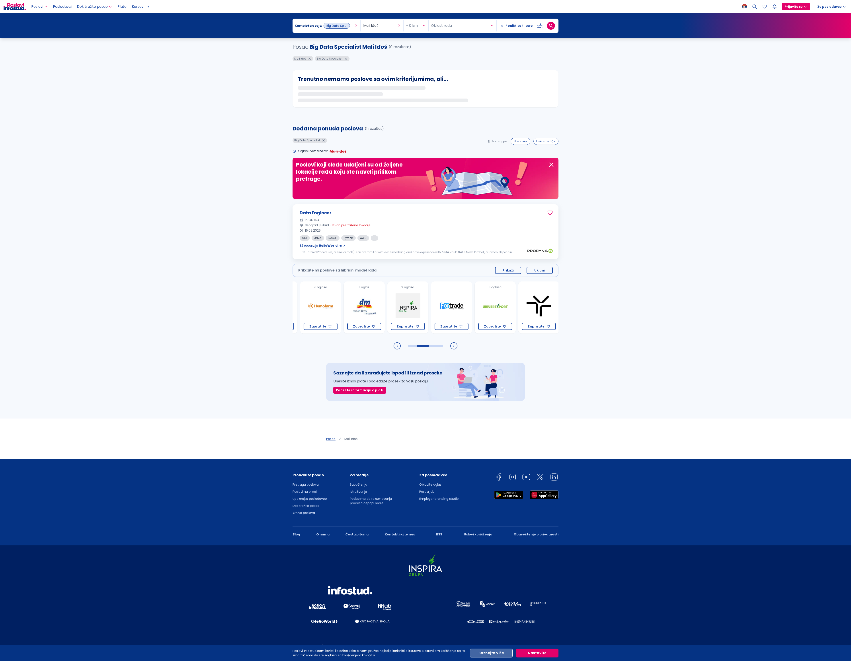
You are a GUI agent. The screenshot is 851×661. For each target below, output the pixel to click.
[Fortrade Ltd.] (418, 307)
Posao (331, 439)
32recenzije (321, 245)
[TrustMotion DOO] (506, 307)
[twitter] (540, 478)
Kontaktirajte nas (400, 534)
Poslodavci (62, 6)
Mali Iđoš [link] (350, 439)
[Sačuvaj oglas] (550, 213)
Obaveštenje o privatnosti (536, 534)
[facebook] (498, 478)
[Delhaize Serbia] (549, 307)
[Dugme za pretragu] (551, 26)
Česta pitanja (357, 534)
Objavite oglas (430, 484)
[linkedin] (554, 478)
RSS (439, 534)
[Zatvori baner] (551, 164)
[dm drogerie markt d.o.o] (331, 307)
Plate (122, 6)
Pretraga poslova (306, 484)
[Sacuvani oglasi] (765, 6)
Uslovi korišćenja (478, 534)
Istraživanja (358, 491)
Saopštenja (358, 484)
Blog (296, 534)
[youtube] (526, 478)
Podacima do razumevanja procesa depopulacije (371, 500)
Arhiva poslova (304, 513)
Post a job (426, 491)
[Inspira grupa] (375, 307)
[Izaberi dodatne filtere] (539, 25)
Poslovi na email (305, 491)
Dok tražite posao (306, 506)
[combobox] (324, 26)
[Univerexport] (462, 307)
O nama (323, 534)
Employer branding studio (439, 498)
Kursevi (138, 6)
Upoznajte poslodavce (310, 498)
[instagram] (512, 478)
